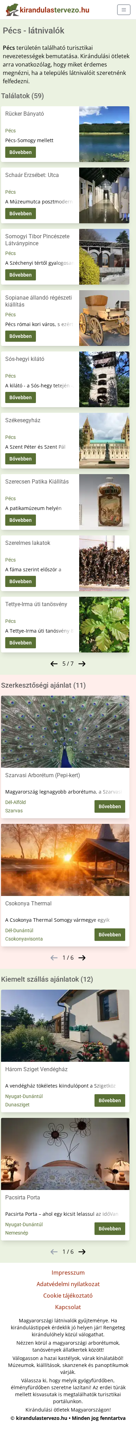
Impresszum (68, 1272)
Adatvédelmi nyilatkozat (68, 1284)
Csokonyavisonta (24, 939)
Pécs (10, 130)
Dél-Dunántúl (19, 930)
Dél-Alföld (15, 802)
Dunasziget (17, 1104)
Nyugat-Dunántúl (24, 1096)
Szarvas (14, 810)
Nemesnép (16, 1233)
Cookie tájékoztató (68, 1295)
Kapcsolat (68, 1307)
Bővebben (20, 152)
